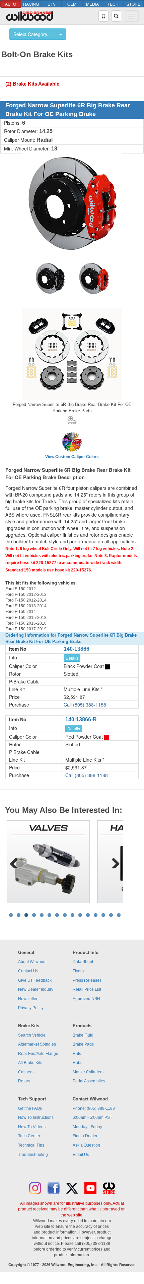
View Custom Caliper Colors (72, 456)
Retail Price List (87, 989)
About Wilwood (32, 961)
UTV (52, 4)
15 (119, 915)
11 (88, 915)
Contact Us (28, 971)
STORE (133, 4)
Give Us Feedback (35, 980)
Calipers (25, 1072)
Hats (77, 1053)
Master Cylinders (88, 1072)
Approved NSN (86, 998)
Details (72, 658)
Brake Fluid (83, 1035)
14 (111, 915)
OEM (71, 4)
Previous (16, 861)
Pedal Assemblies (89, 1081)
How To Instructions (36, 1117)
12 (95, 915)
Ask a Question (86, 1145)
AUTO (10, 4)
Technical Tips (31, 1145)
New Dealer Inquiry (35, 989)
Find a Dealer (85, 1136)
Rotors (24, 1081)
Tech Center (29, 1136)
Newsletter (28, 998)
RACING (31, 4)
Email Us (81, 1154)
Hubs (77, 1062)
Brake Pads (83, 1044)
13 (103, 915)
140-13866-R (81, 719)
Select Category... (32, 34)
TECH (113, 4)
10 (80, 915)
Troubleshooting (33, 1154)
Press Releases (87, 980)
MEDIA (92, 4)
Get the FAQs (30, 1108)
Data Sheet (83, 961)
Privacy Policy (31, 1007)
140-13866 (76, 649)
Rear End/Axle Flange (38, 1053)
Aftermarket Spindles (37, 1044)
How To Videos (32, 1127)
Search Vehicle (32, 1035)
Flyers (78, 971)
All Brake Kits (30, 1062)
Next (113, 861)
